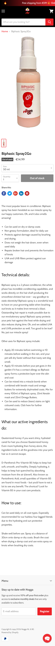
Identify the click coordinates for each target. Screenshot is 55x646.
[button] (47, 638)
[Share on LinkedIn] (21, 193)
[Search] (49, 22)
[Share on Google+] (15, 193)
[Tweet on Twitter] (9, 193)
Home (5, 31)
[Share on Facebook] (4, 193)
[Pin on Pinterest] (27, 193)
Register (44, 611)
